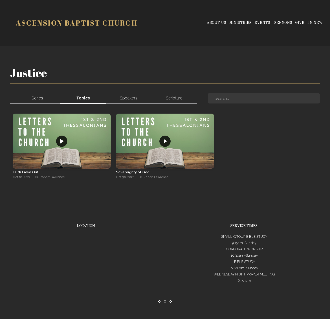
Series (37, 98)
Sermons (283, 23)
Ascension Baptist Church (77, 23)
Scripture (174, 98)
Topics (83, 98)
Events (263, 23)
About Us (216, 23)
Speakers (128, 98)
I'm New (315, 23)
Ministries (240, 23)
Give (299, 23)
